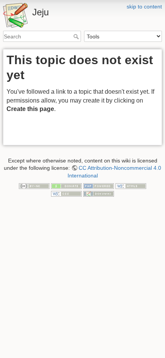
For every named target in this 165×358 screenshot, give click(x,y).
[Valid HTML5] (131, 185)
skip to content (144, 6)
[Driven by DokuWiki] (98, 193)
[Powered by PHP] (98, 185)
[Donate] (66, 185)
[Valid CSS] (66, 193)
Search (77, 36)
